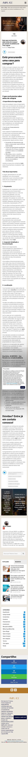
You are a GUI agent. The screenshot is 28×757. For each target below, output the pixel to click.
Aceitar (22, 387)
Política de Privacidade (11, 383)
